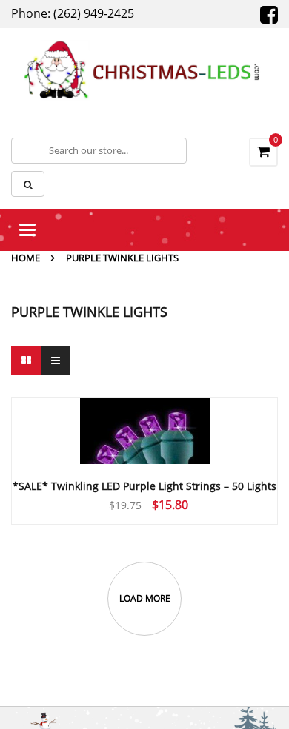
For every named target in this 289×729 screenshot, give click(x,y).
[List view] (55, 360)
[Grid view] (26, 360)
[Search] (27, 184)
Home (25, 257)
